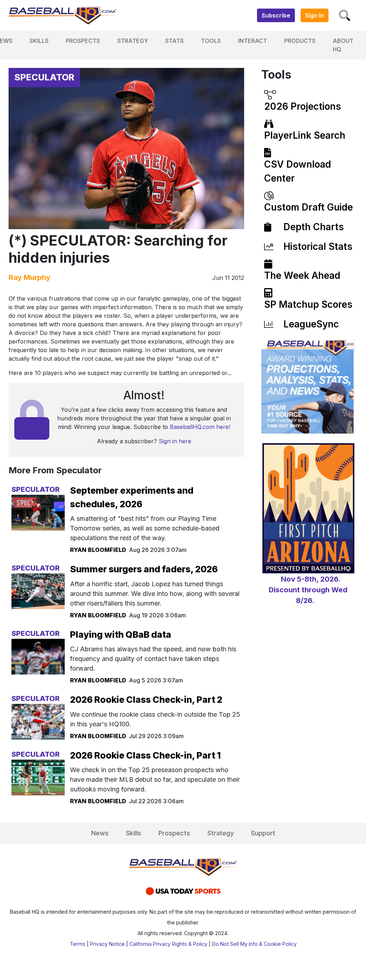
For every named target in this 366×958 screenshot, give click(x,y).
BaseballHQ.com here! (200, 426)
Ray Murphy (29, 277)
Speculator (44, 77)
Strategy (132, 40)
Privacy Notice (107, 944)
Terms (77, 944)
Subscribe (276, 15)
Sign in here (175, 441)
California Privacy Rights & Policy (168, 944)
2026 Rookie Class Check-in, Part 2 (146, 699)
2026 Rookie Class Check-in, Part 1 (145, 755)
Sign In (314, 15)
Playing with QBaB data (120, 634)
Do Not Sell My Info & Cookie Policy (254, 944)
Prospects (83, 40)
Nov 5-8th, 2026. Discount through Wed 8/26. (308, 590)
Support (263, 833)
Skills (39, 40)
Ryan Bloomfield (98, 549)
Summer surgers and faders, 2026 (144, 569)
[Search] (344, 15)
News (100, 833)
